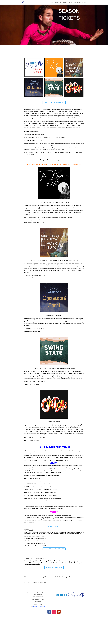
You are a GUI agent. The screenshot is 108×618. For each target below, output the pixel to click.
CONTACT (71, 2)
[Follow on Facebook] (49, 612)
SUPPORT (84, 2)
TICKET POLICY (70, 583)
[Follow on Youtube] (59, 612)
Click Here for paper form (54, 526)
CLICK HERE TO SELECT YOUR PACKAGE (54, 102)
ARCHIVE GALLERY (63, 2)
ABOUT (56, 2)
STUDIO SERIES (77, 2)
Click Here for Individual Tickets (54, 567)
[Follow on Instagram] (54, 612)
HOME (52, 2)
